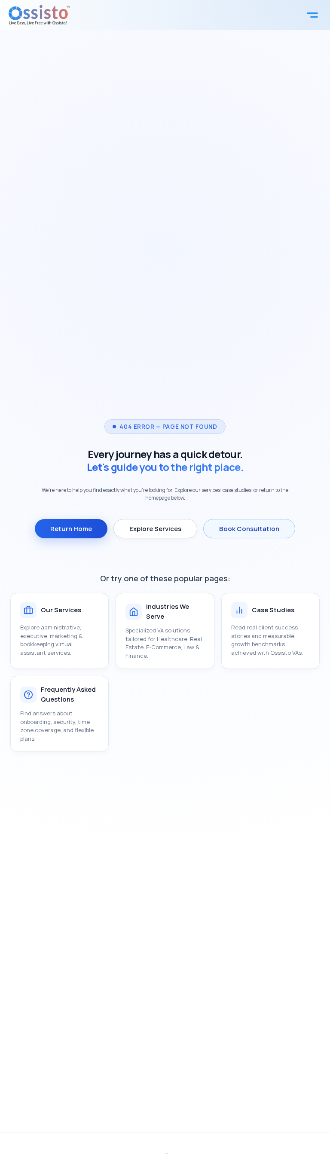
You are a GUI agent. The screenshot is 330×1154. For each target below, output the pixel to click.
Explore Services (155, 528)
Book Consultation (249, 528)
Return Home (71, 528)
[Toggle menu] (312, 15)
